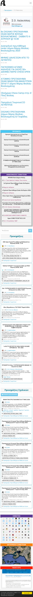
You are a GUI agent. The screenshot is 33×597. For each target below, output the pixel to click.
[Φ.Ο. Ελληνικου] (13, 540)
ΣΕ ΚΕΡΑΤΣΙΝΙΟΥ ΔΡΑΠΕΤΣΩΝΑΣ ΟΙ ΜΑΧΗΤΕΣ (15, 215)
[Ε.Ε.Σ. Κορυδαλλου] (28, 526)
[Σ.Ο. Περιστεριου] (3, 538)
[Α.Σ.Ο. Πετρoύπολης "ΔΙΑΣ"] (3, 526)
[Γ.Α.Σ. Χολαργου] (19, 526)
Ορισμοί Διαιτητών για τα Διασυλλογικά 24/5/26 (16, 140)
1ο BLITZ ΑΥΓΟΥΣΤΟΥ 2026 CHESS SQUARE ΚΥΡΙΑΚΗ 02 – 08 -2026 (16, 347)
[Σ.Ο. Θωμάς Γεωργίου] (13, 535)
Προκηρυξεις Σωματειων (9, 260)
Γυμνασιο (26, 410)
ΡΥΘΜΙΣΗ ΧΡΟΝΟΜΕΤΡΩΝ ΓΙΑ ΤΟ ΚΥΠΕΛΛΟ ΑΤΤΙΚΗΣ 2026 (16, 161)
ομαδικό (16, 410)
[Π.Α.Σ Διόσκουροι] (25, 529)
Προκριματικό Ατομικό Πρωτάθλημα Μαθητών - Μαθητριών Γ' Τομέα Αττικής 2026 (16, 488)
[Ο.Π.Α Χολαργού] (22, 529)
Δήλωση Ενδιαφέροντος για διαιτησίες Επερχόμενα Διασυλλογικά (16, 166)
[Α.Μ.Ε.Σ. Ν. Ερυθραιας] (22, 518)
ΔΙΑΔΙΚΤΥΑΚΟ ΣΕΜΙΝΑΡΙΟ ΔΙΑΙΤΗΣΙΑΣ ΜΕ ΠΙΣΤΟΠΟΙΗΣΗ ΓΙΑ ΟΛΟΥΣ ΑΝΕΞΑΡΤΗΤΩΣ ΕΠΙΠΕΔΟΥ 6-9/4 (16, 211)
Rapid (4, 377)
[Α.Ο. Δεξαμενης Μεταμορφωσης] (3, 521)
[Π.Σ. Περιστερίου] (28, 528)
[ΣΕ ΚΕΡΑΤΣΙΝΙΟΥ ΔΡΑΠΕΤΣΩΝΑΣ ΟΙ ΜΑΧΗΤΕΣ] (22, 538)
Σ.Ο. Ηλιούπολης (10, 292)
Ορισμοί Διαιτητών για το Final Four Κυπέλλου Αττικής (16, 135)
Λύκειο (4, 411)
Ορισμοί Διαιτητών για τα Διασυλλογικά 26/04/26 (16, 155)
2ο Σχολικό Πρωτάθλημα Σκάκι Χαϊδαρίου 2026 (17, 184)
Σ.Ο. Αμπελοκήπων (10, 330)
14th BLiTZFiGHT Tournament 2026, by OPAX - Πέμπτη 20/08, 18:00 (16, 266)
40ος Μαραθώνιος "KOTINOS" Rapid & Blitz (16, 307)
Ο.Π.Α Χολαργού (10, 270)
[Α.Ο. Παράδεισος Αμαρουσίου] (22, 521)
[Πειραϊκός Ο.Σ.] (13, 532)
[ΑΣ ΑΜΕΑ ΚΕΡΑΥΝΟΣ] (13, 526)
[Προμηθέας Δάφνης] (16, 532)
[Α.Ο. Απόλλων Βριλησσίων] (28, 519)
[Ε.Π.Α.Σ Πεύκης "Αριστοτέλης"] (9, 529)
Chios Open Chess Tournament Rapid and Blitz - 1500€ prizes (16, 196)
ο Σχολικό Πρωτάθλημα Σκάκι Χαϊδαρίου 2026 (16, 190)
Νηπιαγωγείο (9, 411)
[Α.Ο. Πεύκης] (25, 521)
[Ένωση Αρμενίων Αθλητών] (13, 529)
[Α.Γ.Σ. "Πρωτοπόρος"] (9, 519)
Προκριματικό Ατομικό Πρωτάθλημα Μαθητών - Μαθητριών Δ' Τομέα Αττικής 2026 (16, 466)
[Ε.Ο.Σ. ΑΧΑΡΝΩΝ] (6, 529)
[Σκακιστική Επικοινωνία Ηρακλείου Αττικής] (25, 538)
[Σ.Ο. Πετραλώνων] (6, 538)
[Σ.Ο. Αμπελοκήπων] (6, 535)
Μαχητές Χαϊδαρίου (9, 187)
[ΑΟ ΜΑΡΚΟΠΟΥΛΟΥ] (9, 526)
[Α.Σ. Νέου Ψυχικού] (19, 523)
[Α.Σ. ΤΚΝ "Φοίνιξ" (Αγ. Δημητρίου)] (28, 523)
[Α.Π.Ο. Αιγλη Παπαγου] (6, 523)
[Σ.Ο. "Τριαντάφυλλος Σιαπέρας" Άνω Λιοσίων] (28, 532)
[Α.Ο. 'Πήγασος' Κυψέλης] (25, 518)
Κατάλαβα (27, 593)
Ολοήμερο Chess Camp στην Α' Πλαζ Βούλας (16, 94)
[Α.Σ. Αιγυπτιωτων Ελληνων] (13, 523)
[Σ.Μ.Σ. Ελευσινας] (25, 532)
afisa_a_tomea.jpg (10, 455)
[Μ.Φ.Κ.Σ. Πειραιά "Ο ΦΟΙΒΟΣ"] (16, 529)
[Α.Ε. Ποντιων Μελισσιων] (13, 519)
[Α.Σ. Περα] (25, 523)
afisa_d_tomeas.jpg (10, 478)
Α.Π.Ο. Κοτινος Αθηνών (12, 310)
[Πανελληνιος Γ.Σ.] (6, 532)
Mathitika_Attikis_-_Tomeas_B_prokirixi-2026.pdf (17, 433)
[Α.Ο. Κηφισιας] (9, 521)
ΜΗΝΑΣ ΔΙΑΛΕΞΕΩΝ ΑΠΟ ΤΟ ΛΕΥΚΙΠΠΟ (15, 58)
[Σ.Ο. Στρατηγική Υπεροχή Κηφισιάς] (9, 538)
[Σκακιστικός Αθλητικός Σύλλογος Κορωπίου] (28, 538)
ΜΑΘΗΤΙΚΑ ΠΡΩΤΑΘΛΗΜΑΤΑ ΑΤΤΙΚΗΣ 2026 (16, 399)
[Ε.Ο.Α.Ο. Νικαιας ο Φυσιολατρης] (3, 529)
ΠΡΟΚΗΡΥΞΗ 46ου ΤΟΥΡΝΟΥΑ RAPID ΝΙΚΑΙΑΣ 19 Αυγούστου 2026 (16, 365)
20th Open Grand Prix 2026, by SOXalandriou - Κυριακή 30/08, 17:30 (16, 242)
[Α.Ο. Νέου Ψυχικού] (19, 521)
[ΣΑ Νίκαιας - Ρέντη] (19, 538)
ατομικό (11, 410)
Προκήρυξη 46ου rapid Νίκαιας (13, 379)
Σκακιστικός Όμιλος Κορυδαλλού (12, 200)
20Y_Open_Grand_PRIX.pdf (11, 256)
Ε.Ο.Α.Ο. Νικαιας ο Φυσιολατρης (12, 207)
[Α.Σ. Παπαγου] (22, 523)
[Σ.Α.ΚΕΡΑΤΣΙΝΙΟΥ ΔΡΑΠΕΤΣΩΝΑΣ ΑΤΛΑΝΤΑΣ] (22, 532)
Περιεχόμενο (8, 10)
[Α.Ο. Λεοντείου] (13, 521)
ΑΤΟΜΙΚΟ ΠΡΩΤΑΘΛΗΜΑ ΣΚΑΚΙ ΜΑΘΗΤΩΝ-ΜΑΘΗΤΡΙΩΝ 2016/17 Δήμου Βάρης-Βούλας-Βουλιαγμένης (16, 82)
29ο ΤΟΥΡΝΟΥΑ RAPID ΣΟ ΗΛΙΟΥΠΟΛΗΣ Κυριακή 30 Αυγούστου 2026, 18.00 (16, 289)
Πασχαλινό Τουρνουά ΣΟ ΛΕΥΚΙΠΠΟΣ (13, 103)
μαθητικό (5, 410)
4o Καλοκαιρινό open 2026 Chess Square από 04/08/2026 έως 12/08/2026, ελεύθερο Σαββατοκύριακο (16, 326)
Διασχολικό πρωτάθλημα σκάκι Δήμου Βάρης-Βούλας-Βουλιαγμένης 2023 (15, 48)
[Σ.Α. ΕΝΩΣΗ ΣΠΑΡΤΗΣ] (19, 532)
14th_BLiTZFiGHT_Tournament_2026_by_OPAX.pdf (17, 280)
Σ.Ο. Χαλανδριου (10, 246)
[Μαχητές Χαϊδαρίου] (19, 529)
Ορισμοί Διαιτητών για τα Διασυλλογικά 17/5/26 (16, 145)
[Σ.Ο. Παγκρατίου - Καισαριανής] (25, 535)
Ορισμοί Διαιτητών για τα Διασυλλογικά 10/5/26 (16, 150)
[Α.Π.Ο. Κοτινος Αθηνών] (9, 523)
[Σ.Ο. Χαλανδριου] (16, 537)
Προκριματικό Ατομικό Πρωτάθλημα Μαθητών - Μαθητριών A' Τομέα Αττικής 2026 (16, 444)
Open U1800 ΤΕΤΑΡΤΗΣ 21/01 (16, 218)
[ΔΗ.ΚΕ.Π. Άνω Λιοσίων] (25, 526)
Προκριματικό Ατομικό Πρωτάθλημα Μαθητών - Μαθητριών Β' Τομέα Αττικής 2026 (16, 421)
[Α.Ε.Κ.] (16, 519)
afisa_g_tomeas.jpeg (9, 504)
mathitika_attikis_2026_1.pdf (13, 413)
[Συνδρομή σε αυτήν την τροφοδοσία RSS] (30, 15)
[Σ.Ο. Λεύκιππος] (19, 535)
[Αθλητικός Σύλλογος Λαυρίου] (6, 526)
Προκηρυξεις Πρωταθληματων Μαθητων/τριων (15, 416)
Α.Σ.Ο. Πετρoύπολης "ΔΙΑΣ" (11, 221)
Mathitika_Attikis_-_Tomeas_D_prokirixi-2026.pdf (15, 480)
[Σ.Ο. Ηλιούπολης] (9, 535)
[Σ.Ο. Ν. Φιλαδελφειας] (22, 535)
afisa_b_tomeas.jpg (8, 436)
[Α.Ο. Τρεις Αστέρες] (28, 521)
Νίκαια (8, 377)
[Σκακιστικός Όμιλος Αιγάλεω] (6, 540)
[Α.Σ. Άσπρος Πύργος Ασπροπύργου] (16, 523)
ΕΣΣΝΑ (8, 402)
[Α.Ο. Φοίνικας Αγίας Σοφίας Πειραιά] (3, 523)
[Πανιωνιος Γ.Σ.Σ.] (9, 532)
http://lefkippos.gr (17, 26)
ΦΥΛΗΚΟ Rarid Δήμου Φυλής (16, 177)
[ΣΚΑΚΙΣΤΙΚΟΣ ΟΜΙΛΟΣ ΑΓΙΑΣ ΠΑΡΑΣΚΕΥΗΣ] (3, 540)
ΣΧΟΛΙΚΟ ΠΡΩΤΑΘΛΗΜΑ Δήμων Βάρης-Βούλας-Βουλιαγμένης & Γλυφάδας (14, 114)
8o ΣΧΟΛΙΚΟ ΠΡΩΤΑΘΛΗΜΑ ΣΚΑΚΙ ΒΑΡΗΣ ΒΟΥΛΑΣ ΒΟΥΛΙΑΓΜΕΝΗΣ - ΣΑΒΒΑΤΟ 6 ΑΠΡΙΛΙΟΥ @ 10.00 (15, 35)
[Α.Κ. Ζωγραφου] (19, 519)
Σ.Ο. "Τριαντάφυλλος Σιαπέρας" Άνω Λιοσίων (15, 180)
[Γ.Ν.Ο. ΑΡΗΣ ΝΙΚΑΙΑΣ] (22, 526)
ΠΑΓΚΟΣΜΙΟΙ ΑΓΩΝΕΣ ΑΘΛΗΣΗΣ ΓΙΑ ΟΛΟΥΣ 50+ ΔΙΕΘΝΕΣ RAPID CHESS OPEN (15, 69)
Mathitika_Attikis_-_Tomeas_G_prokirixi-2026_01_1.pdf (17, 501)
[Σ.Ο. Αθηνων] (3, 534)
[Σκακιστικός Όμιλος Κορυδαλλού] (9, 540)
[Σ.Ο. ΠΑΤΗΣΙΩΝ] (28, 535)
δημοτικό (21, 410)
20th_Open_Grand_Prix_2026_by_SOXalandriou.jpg (15, 258)
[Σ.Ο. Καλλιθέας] (16, 535)
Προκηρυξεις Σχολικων (10, 394)
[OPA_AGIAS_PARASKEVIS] (3, 519)
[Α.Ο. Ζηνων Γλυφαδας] (6, 521)
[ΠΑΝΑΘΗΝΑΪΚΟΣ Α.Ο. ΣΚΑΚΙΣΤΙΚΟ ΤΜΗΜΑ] (3, 532)
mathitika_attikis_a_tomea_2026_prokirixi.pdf (15, 458)
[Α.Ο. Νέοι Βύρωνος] (16, 521)
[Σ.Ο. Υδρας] (13, 538)
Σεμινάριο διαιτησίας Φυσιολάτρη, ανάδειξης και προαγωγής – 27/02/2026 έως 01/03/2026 (16, 203)
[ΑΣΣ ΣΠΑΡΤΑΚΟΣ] (16, 526)
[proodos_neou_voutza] (6, 519)
